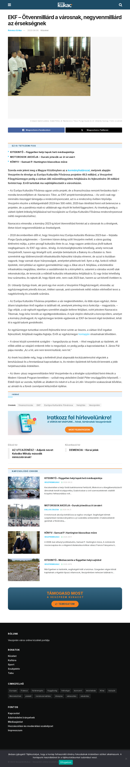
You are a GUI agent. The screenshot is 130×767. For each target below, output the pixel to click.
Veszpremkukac (52, 482)
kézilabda (91, 691)
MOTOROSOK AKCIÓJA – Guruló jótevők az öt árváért (42, 156)
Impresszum (15, 730)
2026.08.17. (67, 537)
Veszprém (94, 405)
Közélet (45, 30)
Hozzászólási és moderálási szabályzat (30, 726)
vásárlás (85, 696)
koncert (78, 691)
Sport (11, 664)
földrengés (37, 691)
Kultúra (12, 660)
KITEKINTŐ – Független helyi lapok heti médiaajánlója (42, 152)
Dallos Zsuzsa (51, 510)
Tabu (11, 673)
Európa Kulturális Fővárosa (58, 405)
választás (71, 696)
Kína (102, 691)
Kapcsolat (14, 713)
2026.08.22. (68, 482)
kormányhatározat (79, 170)
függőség (52, 691)
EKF (39, 405)
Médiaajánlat (15, 721)
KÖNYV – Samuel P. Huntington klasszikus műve (38, 161)
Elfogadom (65, 762)
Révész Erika (15, 30)
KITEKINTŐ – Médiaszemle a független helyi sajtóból (72, 560)
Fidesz (24, 691)
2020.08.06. (33, 30)
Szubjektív (14, 668)
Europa (13, 691)
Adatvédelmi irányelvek (21, 717)
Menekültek (15, 696)
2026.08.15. (67, 564)
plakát (29, 696)
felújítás (81, 405)
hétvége (66, 691)
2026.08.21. (67, 510)
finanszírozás (26, 405)
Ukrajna (59, 696)
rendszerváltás (43, 696)
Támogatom (66, 604)
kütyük (112, 691)
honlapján (84, 334)
